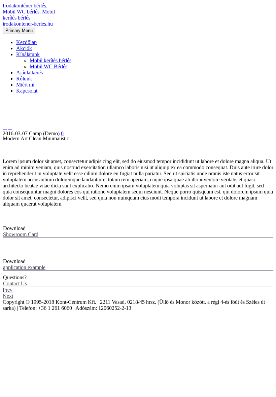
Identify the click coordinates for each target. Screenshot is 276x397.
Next (8, 296)
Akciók (24, 48)
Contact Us (15, 283)
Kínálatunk (28, 54)
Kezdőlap (26, 42)
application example (24, 267)
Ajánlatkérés (29, 72)
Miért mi (25, 84)
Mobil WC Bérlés (48, 66)
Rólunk (24, 78)
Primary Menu (19, 30)
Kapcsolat (26, 91)
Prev (7, 290)
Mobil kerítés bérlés (50, 60)
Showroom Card (20, 234)
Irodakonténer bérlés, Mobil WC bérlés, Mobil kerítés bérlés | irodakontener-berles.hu (29, 15)
